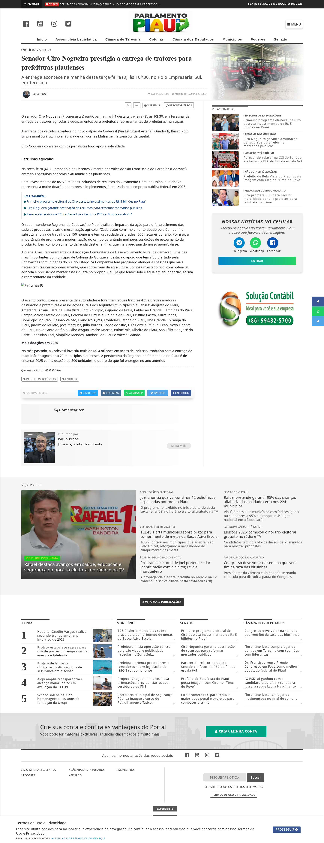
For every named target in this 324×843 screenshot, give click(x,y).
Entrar (32, 4)
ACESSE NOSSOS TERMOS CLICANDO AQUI (78, 838)
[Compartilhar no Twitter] (318, 321)
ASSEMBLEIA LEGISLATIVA (39, 770)
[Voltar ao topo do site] (318, 505)
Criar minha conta (237, 731)
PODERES (28, 775)
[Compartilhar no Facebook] (318, 301)
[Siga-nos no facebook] (26, 24)
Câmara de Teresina (123, 39)
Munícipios (232, 39)
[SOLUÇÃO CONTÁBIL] (257, 308)
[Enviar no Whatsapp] (318, 311)
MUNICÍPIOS (126, 770)
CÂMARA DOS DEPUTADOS (87, 770)
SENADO (76, 775)
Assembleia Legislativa (76, 39)
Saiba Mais (178, 446)
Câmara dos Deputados (193, 39)
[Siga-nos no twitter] (68, 24)
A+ (136, 105)
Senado (280, 39)
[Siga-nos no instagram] (54, 24)
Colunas (156, 39)
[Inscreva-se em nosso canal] (40, 24)
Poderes (258, 39)
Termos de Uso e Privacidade (233, 794)
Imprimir (153, 105)
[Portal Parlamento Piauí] (162, 23)
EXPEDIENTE (165, 808)
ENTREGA (70, 379)
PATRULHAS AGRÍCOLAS (41, 379)
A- (128, 105)
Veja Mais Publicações (163, 602)
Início (42, 39)
